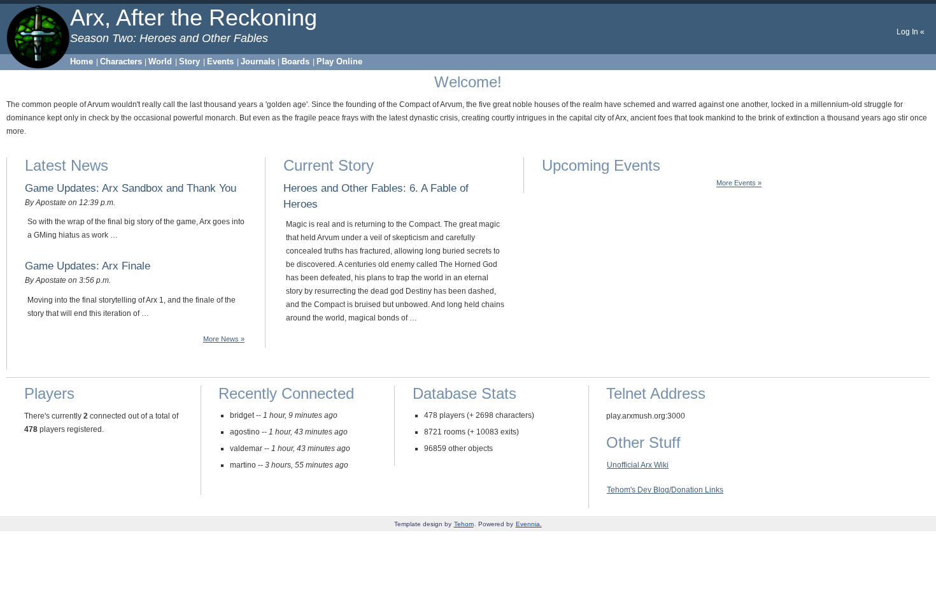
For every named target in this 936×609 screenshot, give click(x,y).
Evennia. (529, 523)
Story (189, 61)
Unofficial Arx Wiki (638, 465)
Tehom (464, 523)
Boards (295, 61)
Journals (258, 61)
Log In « (911, 31)
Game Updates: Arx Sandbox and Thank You (130, 188)
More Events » (739, 183)
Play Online (339, 61)
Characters (121, 61)
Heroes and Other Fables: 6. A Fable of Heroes (376, 196)
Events (220, 61)
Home (81, 61)
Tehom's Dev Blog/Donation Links (665, 489)
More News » (224, 339)
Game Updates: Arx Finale (87, 265)
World (160, 61)
